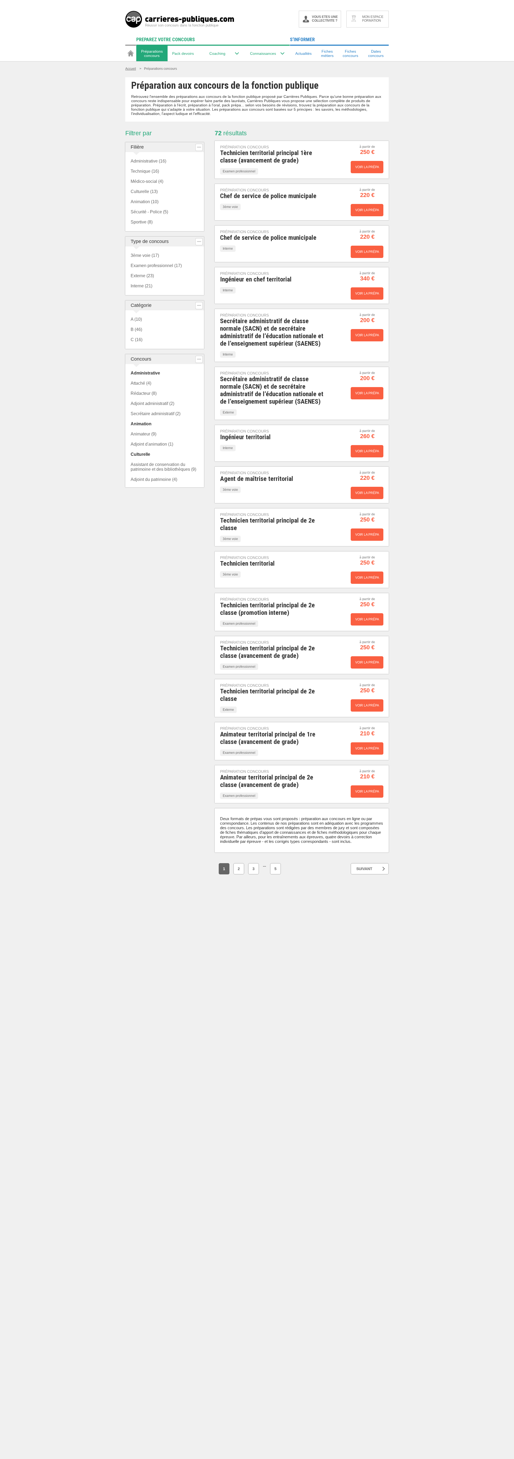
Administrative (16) (148, 161)
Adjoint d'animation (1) (152, 444)
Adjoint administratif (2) (152, 403)
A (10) (136, 319)
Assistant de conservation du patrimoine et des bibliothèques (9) (163, 467)
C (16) (136, 339)
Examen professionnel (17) (156, 265)
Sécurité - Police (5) (149, 212)
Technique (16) (145, 171)
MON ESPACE (372, 18)
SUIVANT (364, 869)
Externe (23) (142, 275)
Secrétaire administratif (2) (155, 413)
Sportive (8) (142, 222)
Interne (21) (141, 286)
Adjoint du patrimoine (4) (154, 479)
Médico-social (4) (147, 181)
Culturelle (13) (144, 191)
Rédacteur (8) (144, 393)
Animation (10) (144, 201)
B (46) (136, 329)
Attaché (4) (141, 383)
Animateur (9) (143, 434)
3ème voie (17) (145, 255)
